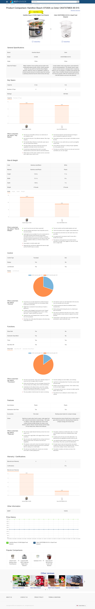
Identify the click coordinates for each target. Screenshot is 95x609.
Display (9, 271)
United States (81, 605)
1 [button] (45, 589)
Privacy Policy (38, 597)
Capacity (9, 98)
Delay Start (10, 348)
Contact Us (23, 597)
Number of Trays (17, 98)
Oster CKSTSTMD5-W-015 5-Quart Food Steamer (46, 543)
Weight (23, 191)
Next (84, 582)
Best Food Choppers (54, 588)
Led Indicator (16, 271)
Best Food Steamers (18, 588)
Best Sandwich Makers (72, 588)
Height (13, 191)
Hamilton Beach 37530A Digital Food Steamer (18, 543)
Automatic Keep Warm (28, 348)
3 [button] (49, 589)
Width (8, 191)
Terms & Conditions (54, 597)
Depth (18, 191)
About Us (9, 597)
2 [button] (47, 589)
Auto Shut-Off (17, 348)
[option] (18, 560)
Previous (11, 582)
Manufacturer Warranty (13, 470)
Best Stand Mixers (35, 588)
